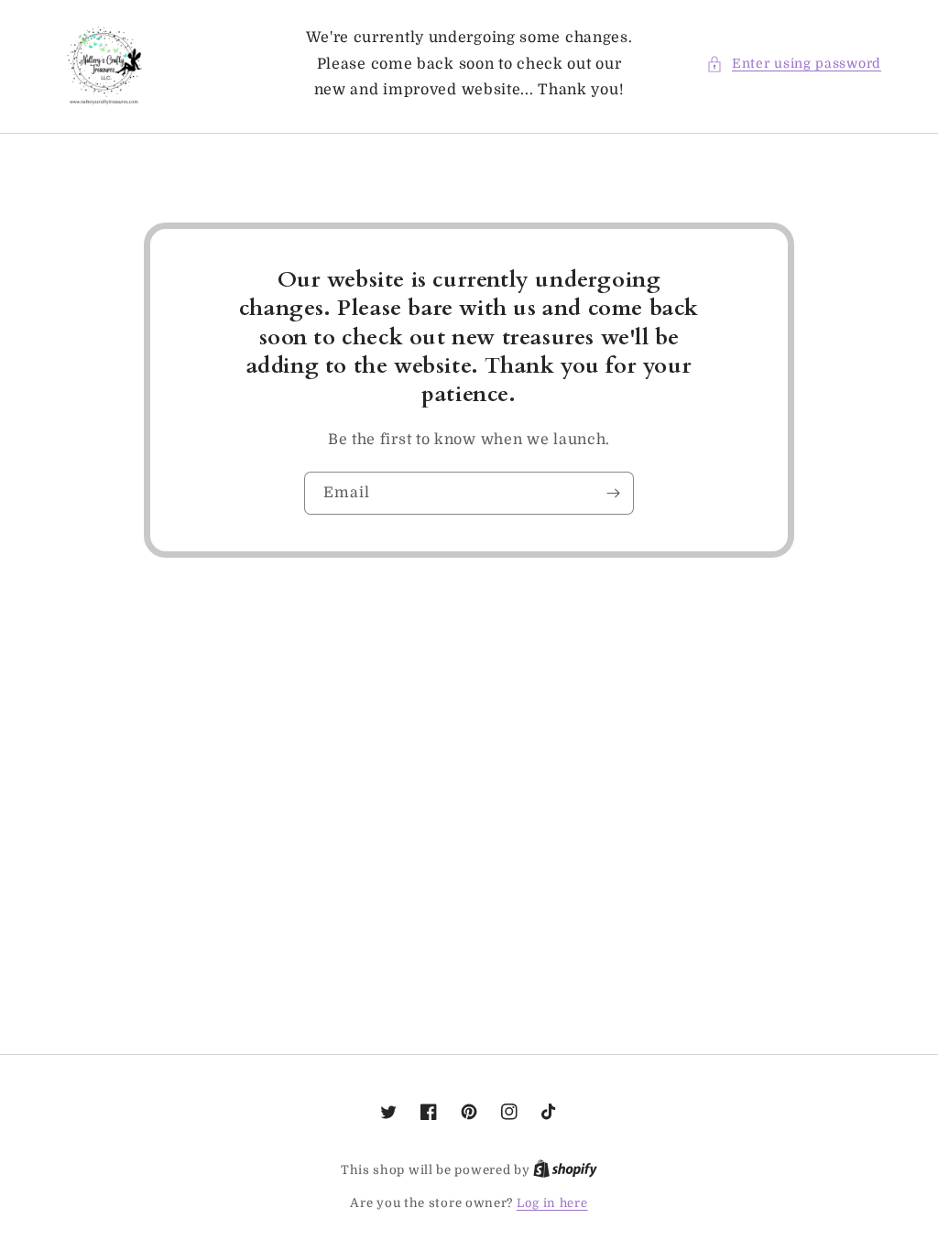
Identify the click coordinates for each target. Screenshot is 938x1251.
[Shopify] (565, 1170)
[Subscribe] (613, 493)
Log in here (552, 1203)
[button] (793, 63)
